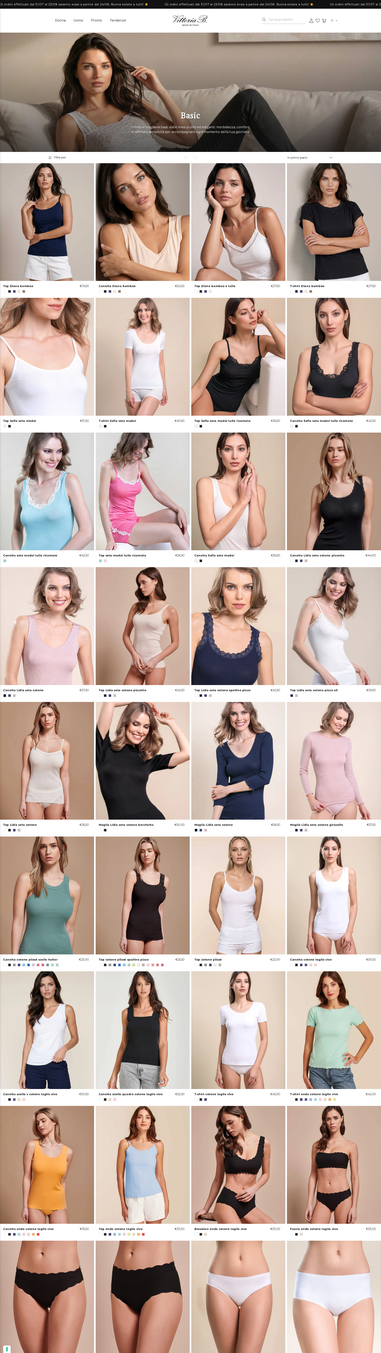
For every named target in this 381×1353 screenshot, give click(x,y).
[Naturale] (4, 426)
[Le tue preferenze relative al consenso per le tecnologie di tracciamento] (7, 1349)
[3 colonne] (186, 158)
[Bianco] (4, 291)
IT (332, 21)
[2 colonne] (195, 158)
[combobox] (287, 19)
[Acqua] (4, 560)
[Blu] (291, 695)
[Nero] (4, 695)
